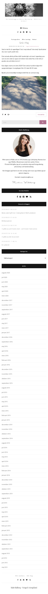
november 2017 (7, 305)
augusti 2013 (6, 498)
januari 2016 (6, 365)
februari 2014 (6, 471)
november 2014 (7, 429)
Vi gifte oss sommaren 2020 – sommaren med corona (19, 229)
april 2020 (5, 291)
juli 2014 (4, 448)
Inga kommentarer (32, 46)
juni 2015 (5, 397)
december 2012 (7, 535)
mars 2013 (5, 521)
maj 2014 (4, 457)
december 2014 (7, 425)
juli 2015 (4, 392)
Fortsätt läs (41, 114)
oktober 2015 (6, 379)
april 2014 (5, 461)
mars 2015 (5, 411)
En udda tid (5, 245)
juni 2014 (5, 452)
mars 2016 (5, 356)
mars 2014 (5, 466)
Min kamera (20, 576)
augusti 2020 (6, 273)
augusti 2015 (6, 388)
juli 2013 (4, 503)
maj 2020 (4, 286)
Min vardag (26, 39)
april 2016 (5, 351)
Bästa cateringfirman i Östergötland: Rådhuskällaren (19, 213)
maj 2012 (4, 567)
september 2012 (7, 549)
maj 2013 (4, 512)
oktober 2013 (6, 489)
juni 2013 (5, 507)
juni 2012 (5, 563)
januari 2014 (6, 475)
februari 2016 (6, 360)
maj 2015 (4, 402)
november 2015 (7, 374)
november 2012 (7, 540)
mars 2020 (5, 296)
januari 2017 (6, 333)
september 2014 (7, 438)
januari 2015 (6, 420)
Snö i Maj (24, 43)
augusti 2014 (6, 443)
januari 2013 (6, 530)
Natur (34, 39)
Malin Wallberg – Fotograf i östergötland (24, 587)
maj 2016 (4, 346)
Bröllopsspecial (6, 221)
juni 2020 (5, 282)
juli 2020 (4, 277)
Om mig (30, 576)
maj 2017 (4, 323)
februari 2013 (6, 526)
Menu (25, 28)
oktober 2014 (6, 434)
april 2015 (5, 406)
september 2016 (7, 342)
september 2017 (7, 310)
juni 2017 (5, 319)
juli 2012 (4, 558)
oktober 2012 (6, 544)
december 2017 (7, 300)
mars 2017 (5, 328)
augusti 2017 (6, 314)
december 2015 (7, 369)
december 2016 (7, 337)
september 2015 (7, 383)
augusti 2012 (6, 553)
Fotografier (15, 39)
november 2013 (7, 484)
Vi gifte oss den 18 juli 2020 (10, 237)
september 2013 (7, 494)
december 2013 (7, 480)
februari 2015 (6, 415)
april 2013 (5, 517)
